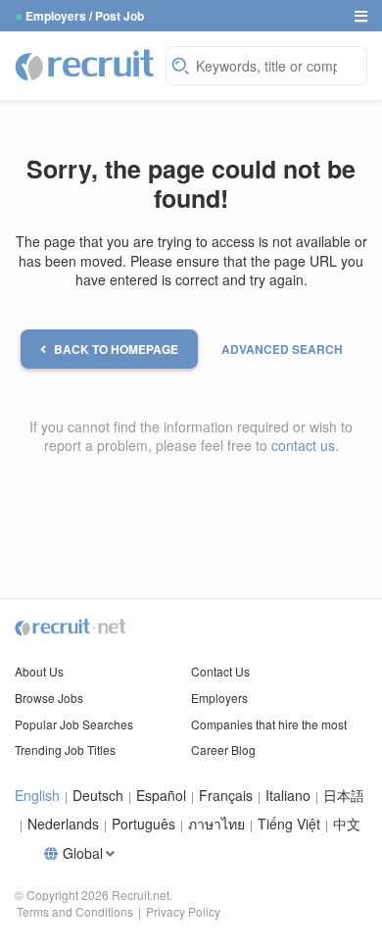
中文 (346, 824)
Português (143, 824)
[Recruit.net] (85, 64)
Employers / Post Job (84, 16)
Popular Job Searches (74, 724)
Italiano (287, 795)
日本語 (343, 795)
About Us (39, 671)
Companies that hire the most (269, 724)
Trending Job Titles (65, 749)
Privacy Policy (183, 911)
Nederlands (63, 824)
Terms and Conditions (75, 911)
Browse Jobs (49, 697)
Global (83, 853)
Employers (219, 697)
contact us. (305, 445)
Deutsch (97, 795)
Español (161, 795)
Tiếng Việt (289, 824)
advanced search (282, 349)
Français (226, 795)
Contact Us (220, 671)
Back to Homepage (116, 349)
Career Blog (223, 749)
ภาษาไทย (216, 824)
